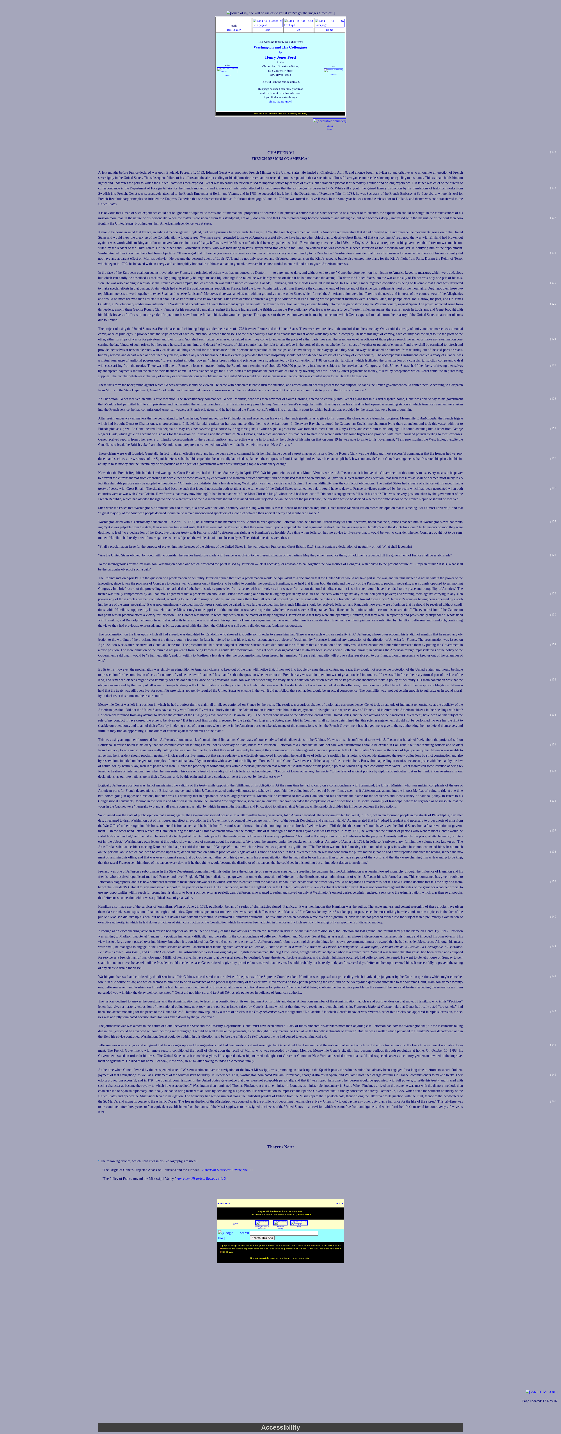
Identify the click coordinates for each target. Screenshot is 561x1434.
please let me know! (280, 101)
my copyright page (265, 1258)
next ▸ (339, 1203)
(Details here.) (303, 1214)
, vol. (227, 1170)
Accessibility (280, 1427)
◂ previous (224, 1203)
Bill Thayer (234, 29)
